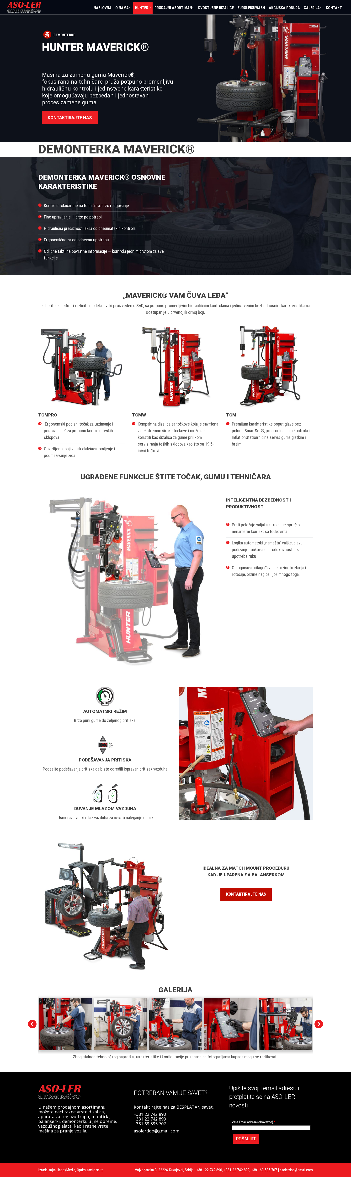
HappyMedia (66, 1170)
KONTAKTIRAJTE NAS (70, 117)
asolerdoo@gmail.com (156, 1131)
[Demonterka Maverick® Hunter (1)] (65, 1024)
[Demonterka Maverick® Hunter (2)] (120, 1024)
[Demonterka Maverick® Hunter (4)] (230, 1024)
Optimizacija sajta (90, 1170)
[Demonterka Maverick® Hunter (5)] (285, 1024)
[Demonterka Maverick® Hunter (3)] (175, 1024)
